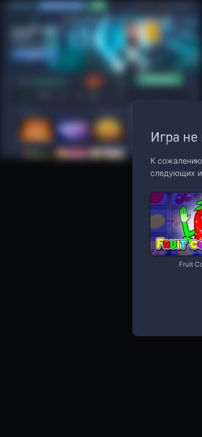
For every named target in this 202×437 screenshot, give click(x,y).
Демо (168, 193)
